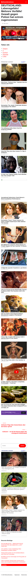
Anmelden (4, 565)
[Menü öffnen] (26, 2)
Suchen (22, 445)
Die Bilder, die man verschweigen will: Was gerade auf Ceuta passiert (13, 557)
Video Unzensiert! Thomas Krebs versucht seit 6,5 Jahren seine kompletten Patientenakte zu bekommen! (13, 561)
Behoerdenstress (7, 2)
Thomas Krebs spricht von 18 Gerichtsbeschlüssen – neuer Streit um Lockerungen (13, 553)
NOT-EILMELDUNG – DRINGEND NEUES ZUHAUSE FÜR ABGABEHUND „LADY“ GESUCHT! (12, 545)
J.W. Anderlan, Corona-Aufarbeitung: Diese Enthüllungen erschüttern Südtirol (11, 549)
